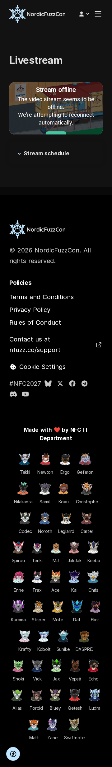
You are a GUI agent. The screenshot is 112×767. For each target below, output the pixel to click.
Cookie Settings (41, 366)
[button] (83, 14)
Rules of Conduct (35, 322)
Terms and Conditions (41, 297)
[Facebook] (72, 383)
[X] (60, 383)
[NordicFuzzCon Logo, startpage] (37, 14)
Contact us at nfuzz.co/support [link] (34, 345)
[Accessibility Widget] (13, 754)
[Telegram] (84, 383)
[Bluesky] (48, 383)
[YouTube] (25, 394)
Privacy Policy (29, 309)
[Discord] (13, 394)
